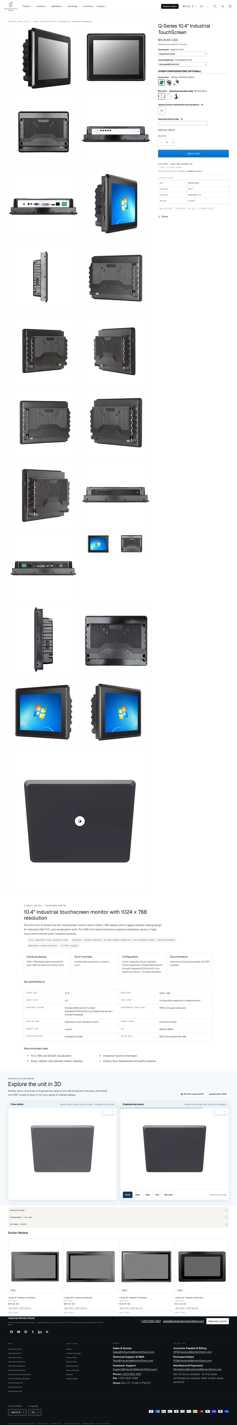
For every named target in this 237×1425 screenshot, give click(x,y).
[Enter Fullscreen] (112, 1112)
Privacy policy (42, 1423)
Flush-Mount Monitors (16, 1370)
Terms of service (103, 1423)
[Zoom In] (103, 1112)
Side (148, 1194)
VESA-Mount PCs (14, 1353)
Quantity (162, 136)
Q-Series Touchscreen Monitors (44, 21)
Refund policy (56, 1423)
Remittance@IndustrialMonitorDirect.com (197, 1369)
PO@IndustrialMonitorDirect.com (192, 1360)
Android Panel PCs (15, 1391)
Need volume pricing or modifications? (180, 171)
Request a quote (217, 1321)
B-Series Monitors (15, 1387)
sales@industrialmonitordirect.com (183, 1321)
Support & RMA (72, 1379)
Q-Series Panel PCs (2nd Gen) (19, 1374)
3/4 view (168, 1194)
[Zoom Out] (108, 1112)
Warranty (69, 1374)
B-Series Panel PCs (15, 1383)
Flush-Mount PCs (14, 1357)
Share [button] (165, 216)
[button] (27, 6)
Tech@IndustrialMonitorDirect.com (133, 1360)
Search (69, 1349)
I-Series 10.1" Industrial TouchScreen (189, 1298)
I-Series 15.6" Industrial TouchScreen (78, 1298)
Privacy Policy (71, 1357)
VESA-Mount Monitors (16, 1366)
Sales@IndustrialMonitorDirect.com (133, 1352)
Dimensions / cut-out (185, 208)
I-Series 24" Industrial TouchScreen (133, 1298)
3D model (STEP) (206, 208)
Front (127, 1194)
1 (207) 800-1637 (151, 1321)
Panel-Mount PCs (15, 1349)
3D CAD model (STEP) (194, 1094)
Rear (138, 1194)
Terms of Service (72, 1370)
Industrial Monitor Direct (19, 21)
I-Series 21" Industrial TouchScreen (21, 1298)
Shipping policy (88, 1423)
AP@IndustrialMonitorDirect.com (192, 1352)
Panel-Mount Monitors (16, 1362)
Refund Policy (71, 1362)
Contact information (71, 1423)
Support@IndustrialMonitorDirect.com (135, 1369)
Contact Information (73, 1353)
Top (157, 1194)
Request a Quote (170, 6)
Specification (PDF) (218, 1094)
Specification (166, 208)
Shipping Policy (72, 1366)
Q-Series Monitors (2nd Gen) (19, 1379)
